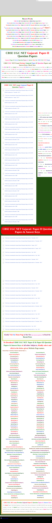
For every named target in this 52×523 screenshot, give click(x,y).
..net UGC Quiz (26, 44)
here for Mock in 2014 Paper (26, 34)
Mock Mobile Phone (27, 21)
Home (1, 81)
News (31, 81)
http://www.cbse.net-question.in (44, 155)
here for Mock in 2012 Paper (26, 25)
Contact (4, 81)
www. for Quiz (26, 42)
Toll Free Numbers (46, 134)
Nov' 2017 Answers (23, 81)
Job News (28, 81)
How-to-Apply (8, 81)
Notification (38, 81)
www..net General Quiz (26, 46)
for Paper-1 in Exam (26, 23)
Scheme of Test (13, 81)
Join (33, 81)
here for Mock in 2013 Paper (26, 30)
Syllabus (17, 81)
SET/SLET (42, 81)
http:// (25, 77)
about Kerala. (41, 162)
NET (35, 81)
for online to (26, 40)
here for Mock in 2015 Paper (26, 38)
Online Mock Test (47, 81)
